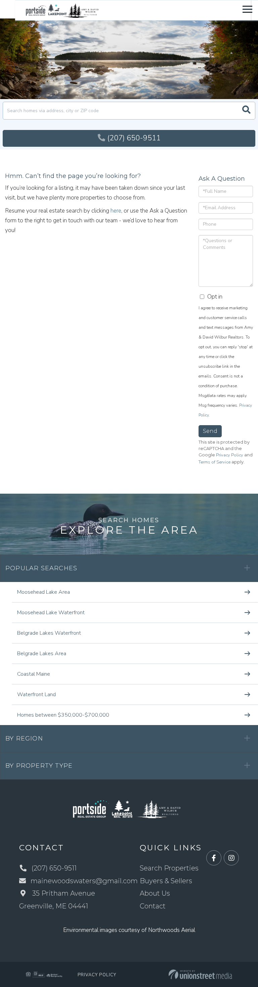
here (116, 211)
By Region (24, 738)
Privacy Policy (229, 455)
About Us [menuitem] (155, 893)
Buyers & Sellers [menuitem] (166, 881)
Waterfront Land (36, 694)
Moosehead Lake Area (43, 592)
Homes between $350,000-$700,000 (63, 715)
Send (210, 431)
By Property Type (39, 765)
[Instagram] (231, 858)
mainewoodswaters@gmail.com (84, 881)
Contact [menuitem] (153, 906)
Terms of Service (214, 462)
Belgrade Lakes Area (41, 653)
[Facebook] (214, 858)
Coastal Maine (33, 674)
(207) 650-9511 (134, 138)
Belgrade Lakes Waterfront (49, 633)
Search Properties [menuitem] (169, 868)
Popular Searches (41, 568)
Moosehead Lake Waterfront (51, 612)
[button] (246, 110)
